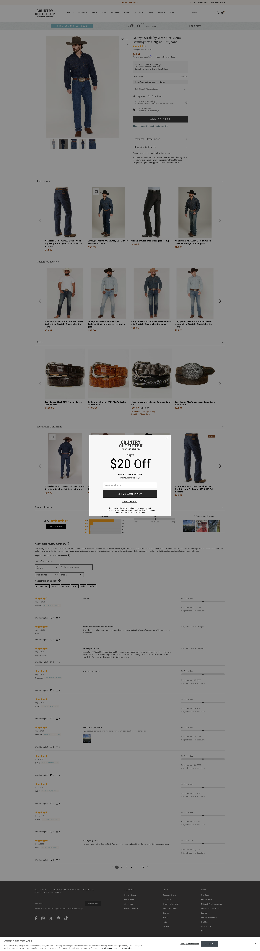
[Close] (256, 944)
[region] (130, 944)
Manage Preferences (190, 943)
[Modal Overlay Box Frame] (130, 475)
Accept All (209, 943)
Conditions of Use (109, 948)
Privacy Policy (126, 948)
